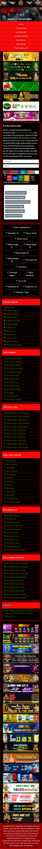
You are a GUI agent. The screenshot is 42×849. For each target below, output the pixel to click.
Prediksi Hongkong (12, 314)
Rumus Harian (31, 233)
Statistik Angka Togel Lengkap (16, 447)
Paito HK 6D (21, 44)
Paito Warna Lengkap (13, 400)
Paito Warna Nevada (13, 389)
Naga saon (24, 611)
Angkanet (10, 838)
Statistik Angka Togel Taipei (15, 440)
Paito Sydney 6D (21, 48)
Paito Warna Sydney (13, 365)
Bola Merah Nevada (12, 546)
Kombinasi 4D (13, 287)
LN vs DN (22, 281)
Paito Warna (21, 40)
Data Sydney (10, 468)
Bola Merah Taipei (12, 543)
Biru (15, 178)
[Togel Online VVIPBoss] (21, 56)
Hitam (32, 178)
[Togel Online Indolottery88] (21, 778)
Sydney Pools (18, 838)
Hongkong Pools (9, 616)
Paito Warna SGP (26, 831)
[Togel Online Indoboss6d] (21, 639)
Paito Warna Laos (12, 382)
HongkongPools (7, 841)
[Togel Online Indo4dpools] (21, 728)
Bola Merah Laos (11, 540)
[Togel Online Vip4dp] (21, 748)
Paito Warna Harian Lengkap (16, 598)
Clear (5, 173)
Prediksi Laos (10, 335)
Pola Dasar (22, 267)
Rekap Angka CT (12, 245)
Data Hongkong (11, 464)
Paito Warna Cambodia (14, 369)
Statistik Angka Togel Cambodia (17, 423)
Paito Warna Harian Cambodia (16, 574)
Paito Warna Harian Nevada (15, 594)
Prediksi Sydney (11, 317)
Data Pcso (9, 478)
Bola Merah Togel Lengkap (15, 550)
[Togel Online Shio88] (21, 808)
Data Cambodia (11, 471)
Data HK (35, 831)
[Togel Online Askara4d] (21, 678)
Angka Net (12, 828)
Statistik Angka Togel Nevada (16, 444)
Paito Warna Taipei (12, 386)
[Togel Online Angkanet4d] (21, 788)
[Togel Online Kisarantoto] (21, 96)
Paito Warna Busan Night (15, 197)
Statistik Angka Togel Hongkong (17, 416)
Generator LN (13, 233)
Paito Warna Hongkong (14, 362)
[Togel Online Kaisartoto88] (21, 718)
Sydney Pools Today (23, 613)
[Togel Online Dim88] (21, 66)
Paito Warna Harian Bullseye (15, 577)
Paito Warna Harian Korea (15, 584)
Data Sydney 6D (11, 499)
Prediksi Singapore (12, 310)
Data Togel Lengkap (12, 502)
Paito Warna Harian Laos (14, 587)
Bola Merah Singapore (13, 515)
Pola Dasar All (31, 260)
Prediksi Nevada (11, 341)
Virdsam (6, 611)
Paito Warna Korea (12, 379)
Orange (26, 178)
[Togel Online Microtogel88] (21, 629)
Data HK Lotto (14, 843)
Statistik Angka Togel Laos (15, 437)
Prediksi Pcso (10, 328)
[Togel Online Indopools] (21, 798)
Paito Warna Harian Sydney (15, 570)
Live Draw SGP (21, 32)
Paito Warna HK (8, 307)
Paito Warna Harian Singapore (16, 563)
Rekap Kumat (22, 239)
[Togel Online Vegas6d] (21, 668)
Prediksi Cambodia (12, 321)
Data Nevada (10, 492)
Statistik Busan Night (13, 216)
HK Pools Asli (28, 846)
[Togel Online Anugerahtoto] (21, 768)
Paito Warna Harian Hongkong (16, 567)
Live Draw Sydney (21, 36)
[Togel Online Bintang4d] (21, 688)
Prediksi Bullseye (11, 324)
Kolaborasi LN (31, 287)
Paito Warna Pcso (12, 375)
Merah (9, 178)
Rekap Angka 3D (30, 245)
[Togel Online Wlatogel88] (21, 698)
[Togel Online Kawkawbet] (21, 658)
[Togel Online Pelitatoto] (21, 106)
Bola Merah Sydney (12, 522)
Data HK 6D (9, 495)
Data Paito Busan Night (14, 206)
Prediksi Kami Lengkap (13, 345)
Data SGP (7, 833)
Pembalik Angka (13, 274)
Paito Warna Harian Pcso (14, 580)
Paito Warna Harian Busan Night (17, 202)
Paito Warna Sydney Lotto (22, 841)
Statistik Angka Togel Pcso (15, 430)
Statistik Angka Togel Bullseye (16, 427)
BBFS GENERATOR (22, 227)
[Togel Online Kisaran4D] (21, 86)
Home (21, 24)
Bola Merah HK (11, 519)
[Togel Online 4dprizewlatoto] (21, 708)
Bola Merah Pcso (11, 533)
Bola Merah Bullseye (13, 529)
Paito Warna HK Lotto (27, 843)
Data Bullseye (10, 474)
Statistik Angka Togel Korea (15, 434)
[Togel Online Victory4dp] (21, 648)
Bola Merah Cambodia (13, 526)
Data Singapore (11, 461)
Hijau (21, 178)
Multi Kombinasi (30, 274)
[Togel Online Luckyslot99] (21, 738)
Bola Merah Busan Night (12, 126)
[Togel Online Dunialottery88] (21, 758)
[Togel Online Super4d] (21, 76)
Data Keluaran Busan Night (16, 193)
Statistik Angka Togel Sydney (16, 420)
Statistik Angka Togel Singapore (17, 413)
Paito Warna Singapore (14, 358)
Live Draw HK (21, 28)
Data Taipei (9, 488)
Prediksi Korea (10, 331)
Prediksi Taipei (10, 338)
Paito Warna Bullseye (13, 372)
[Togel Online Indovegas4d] (21, 818)
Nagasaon (14, 611)
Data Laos (9, 485)
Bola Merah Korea (12, 536)
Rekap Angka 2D (22, 253)
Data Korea (9, 481)
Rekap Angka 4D (12, 259)
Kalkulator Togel (22, 292)
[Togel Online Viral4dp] (21, 116)
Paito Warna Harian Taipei (15, 591)
